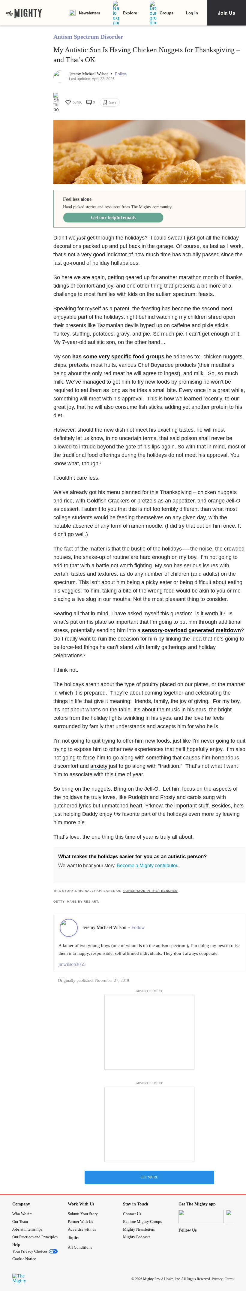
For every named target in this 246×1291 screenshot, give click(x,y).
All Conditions (80, 1247)
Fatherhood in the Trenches (150, 890)
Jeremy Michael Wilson (89, 74)
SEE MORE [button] (149, 1177)
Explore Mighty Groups (142, 1221)
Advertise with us (82, 1229)
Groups (166, 13)
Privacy (217, 1279)
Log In (192, 13)
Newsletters (89, 13)
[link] (24, 13)
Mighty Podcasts (136, 1237)
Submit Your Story (83, 1213)
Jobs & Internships (27, 1229)
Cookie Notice (24, 1258)
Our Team (20, 1221)
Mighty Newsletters (139, 1229)
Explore (130, 13)
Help (16, 1244)
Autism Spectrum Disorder (88, 36)
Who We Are (22, 1213)
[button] (121, 74)
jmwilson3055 (72, 964)
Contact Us (132, 1213)
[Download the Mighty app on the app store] (201, 1216)
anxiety (98, 766)
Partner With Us (80, 1221)
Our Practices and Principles (35, 1237)
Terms (229, 1279)
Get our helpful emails (113, 217)
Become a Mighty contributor (147, 865)
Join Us (226, 12)
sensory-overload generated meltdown (191, 630)
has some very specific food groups (118, 357)
